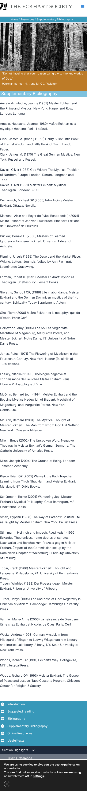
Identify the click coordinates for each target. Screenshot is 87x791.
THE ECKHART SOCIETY (41, 6)
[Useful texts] (12, 740)
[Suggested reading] (17, 711)
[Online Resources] (16, 733)
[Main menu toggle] (82, 6)
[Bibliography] (13, 718)
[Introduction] (13, 704)
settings (38, 776)
